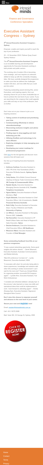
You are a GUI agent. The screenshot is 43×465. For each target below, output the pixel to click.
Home (5, 452)
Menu (7, 3)
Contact (6, 456)
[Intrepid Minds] (21, 9)
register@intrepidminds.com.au (19, 307)
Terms (5, 460)
